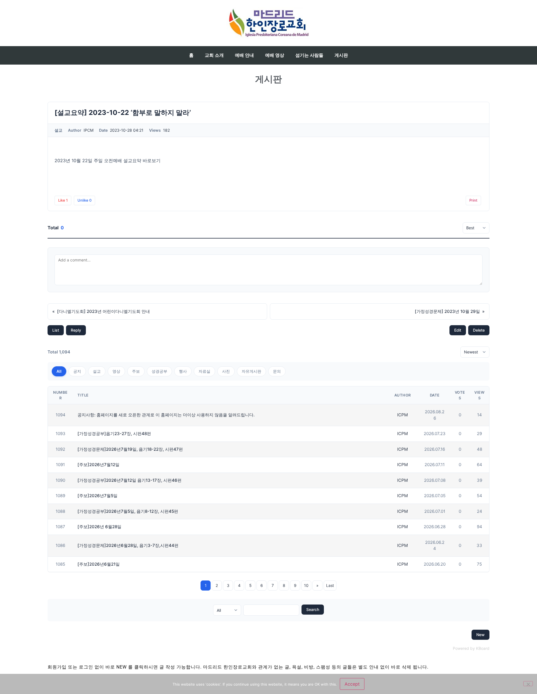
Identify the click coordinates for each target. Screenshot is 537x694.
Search (312, 609)
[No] (528, 683)
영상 (116, 371)
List (55, 330)
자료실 (204, 371)
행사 (183, 371)
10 (306, 585)
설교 (97, 371)
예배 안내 (244, 55)
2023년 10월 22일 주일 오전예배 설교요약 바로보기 (108, 160)
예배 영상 (274, 55)
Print (473, 200)
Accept (352, 684)
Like (63, 200)
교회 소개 (214, 55)
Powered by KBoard (471, 648)
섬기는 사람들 (309, 55)
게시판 (341, 55)
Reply (76, 330)
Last (330, 585)
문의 (277, 371)
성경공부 (159, 371)
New (480, 634)
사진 (226, 371)
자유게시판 (251, 371)
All (59, 371)
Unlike (84, 200)
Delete (479, 330)
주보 (136, 371)
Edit (457, 330)
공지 (77, 371)
